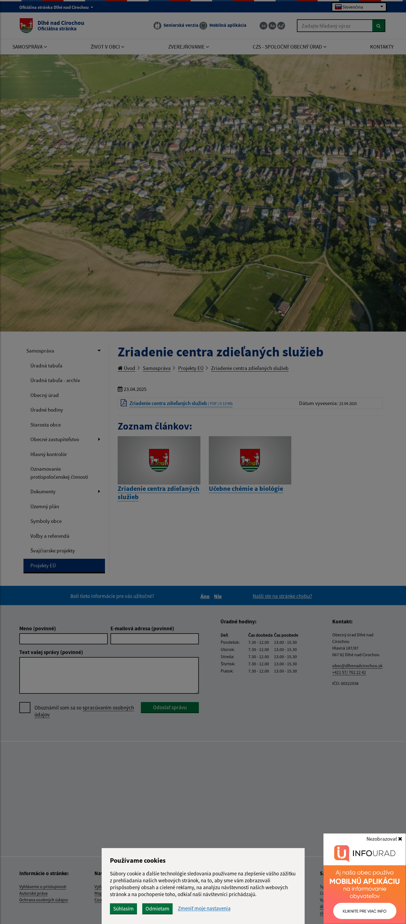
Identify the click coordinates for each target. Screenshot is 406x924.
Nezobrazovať (382, 838)
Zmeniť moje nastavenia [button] (204, 908)
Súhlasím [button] (123, 908)
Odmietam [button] (157, 908)
